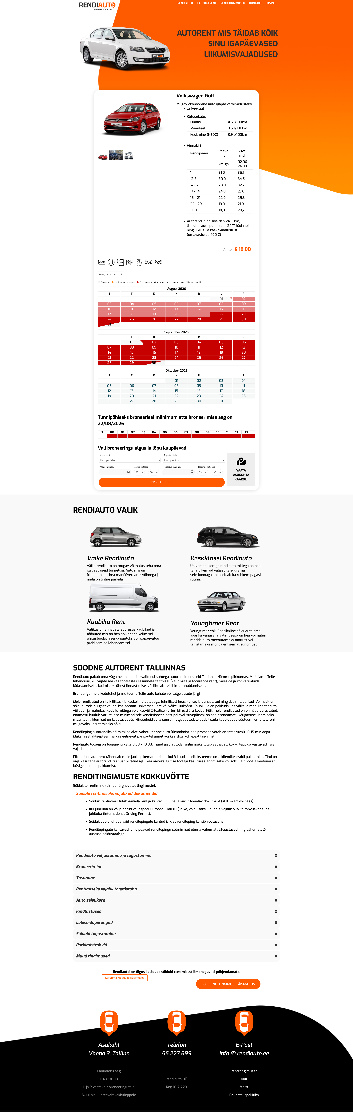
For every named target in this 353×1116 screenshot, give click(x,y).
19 (221, 352)
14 (109, 352)
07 (109, 347)
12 (221, 347)
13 (243, 347)
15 (131, 352)
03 (176, 342)
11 (199, 347)
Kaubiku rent (206, 3)
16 (154, 352)
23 (244, 314)
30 (243, 319)
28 (199, 319)
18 (199, 352)
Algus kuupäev (107, 467)
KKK (244, 1079)
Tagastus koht (170, 455)
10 (176, 347)
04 (199, 342)
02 (154, 342)
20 (243, 352)
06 (243, 342)
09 (154, 347)
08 (131, 347)
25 (132, 319)
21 (109, 357)
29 (221, 319)
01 (131, 342)
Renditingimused (232, 3)
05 (221, 342)
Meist (244, 1087)
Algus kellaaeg (141, 467)
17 (176, 352)
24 (109, 319)
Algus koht (105, 455)
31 (109, 324)
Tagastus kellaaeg (206, 467)
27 (176, 319)
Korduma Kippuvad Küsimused (125, 978)
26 (154, 319)
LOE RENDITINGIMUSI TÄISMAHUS (228, 984)
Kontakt (255, 3)
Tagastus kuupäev (172, 467)
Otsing (271, 3)
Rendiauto (185, 3)
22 (221, 314)
